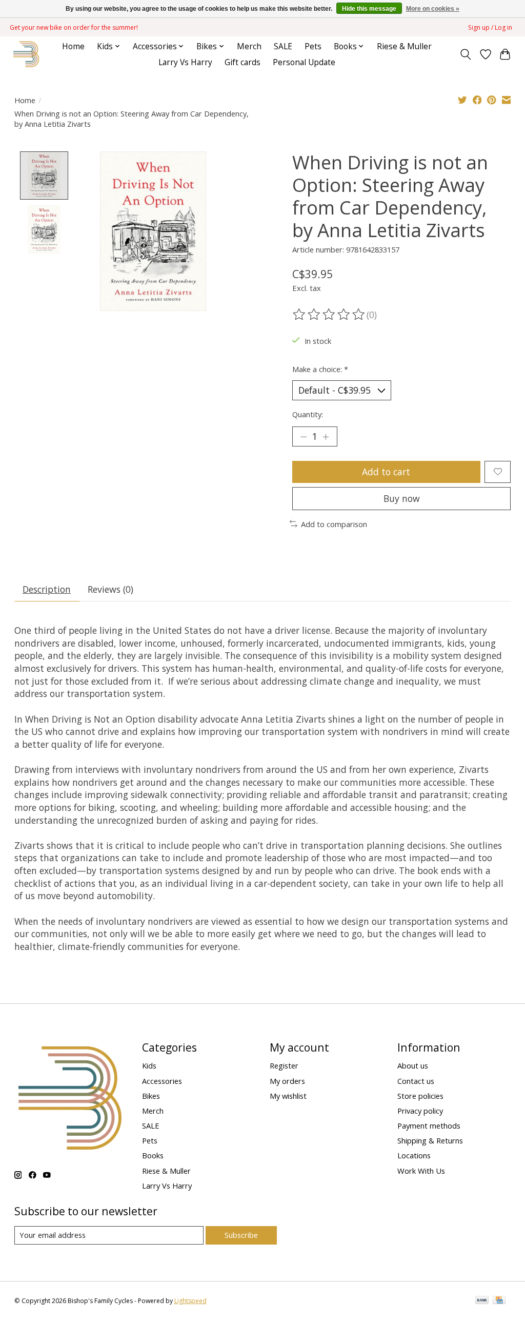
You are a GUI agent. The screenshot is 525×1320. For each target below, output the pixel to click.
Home (73, 46)
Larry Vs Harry (185, 62)
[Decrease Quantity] (303, 436)
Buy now (401, 498)
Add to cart (386, 471)
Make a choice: (320, 369)
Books (153, 1155)
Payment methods (428, 1125)
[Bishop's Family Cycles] (26, 54)
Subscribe (241, 1235)
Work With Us (421, 1171)
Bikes (151, 1096)
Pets (313, 46)
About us (412, 1065)
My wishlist (288, 1096)
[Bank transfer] (482, 1301)
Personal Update (304, 62)
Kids (149, 1065)
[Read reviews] (329, 314)
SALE (283, 46)
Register (284, 1065)
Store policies (420, 1096)
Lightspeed (190, 1300)
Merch (249, 46)
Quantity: (307, 414)
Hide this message (369, 8)
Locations (414, 1155)
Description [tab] (47, 589)
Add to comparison (334, 524)
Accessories (162, 1081)
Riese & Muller (404, 46)
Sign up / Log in (490, 27)
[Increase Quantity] (325, 436)
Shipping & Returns (430, 1140)
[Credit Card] (499, 1301)
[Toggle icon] (465, 54)
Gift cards (242, 62)
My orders (287, 1081)
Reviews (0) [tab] (110, 589)
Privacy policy (420, 1110)
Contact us (415, 1081)
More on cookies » (432, 8)
